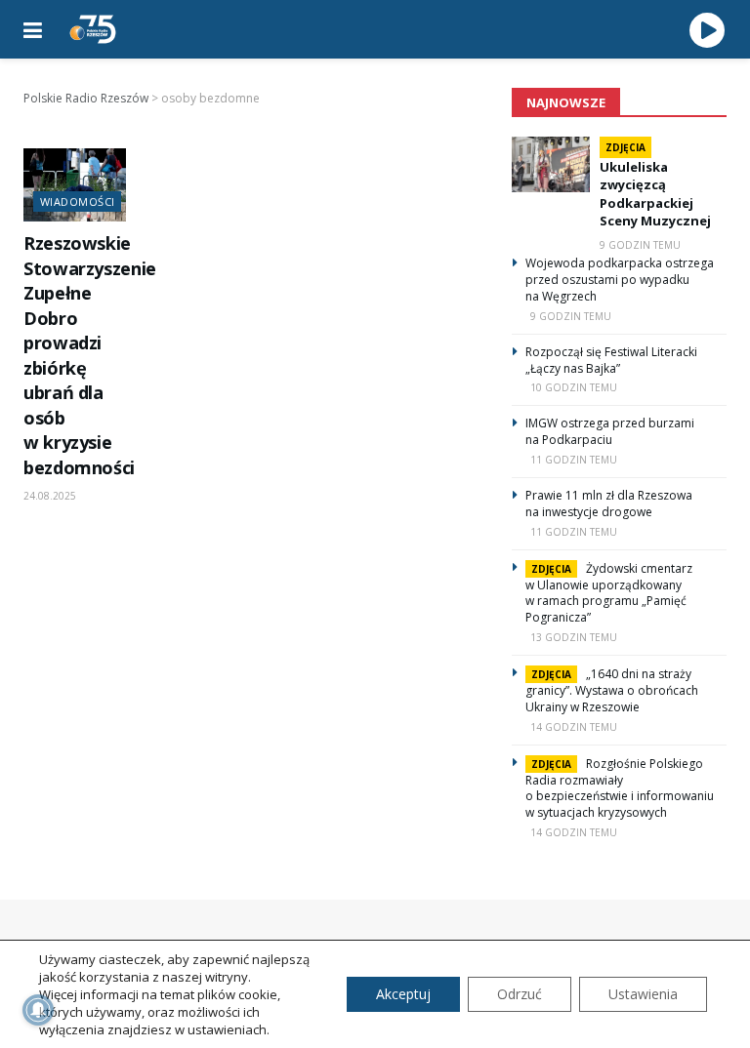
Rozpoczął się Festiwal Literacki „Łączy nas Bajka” (611, 360)
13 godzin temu (573, 637)
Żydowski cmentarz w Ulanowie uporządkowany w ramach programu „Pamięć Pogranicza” (608, 593)
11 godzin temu (573, 459)
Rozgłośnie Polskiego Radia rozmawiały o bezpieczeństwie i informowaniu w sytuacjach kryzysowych (619, 788)
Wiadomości (77, 201)
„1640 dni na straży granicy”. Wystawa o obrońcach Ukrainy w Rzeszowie (611, 690)
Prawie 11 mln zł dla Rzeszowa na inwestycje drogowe (608, 503)
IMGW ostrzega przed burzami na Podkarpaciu (609, 431)
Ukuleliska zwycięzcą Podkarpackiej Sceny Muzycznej (655, 193)
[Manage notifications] (38, 1010)
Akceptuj (403, 994)
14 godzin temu (573, 727)
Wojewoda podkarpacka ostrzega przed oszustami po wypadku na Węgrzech (619, 279)
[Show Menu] (32, 29)
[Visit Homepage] (93, 29)
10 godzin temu (573, 387)
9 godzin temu (640, 245)
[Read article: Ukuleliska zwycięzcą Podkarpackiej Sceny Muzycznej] (551, 164)
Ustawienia (643, 994)
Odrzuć (519, 994)
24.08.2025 (49, 496)
